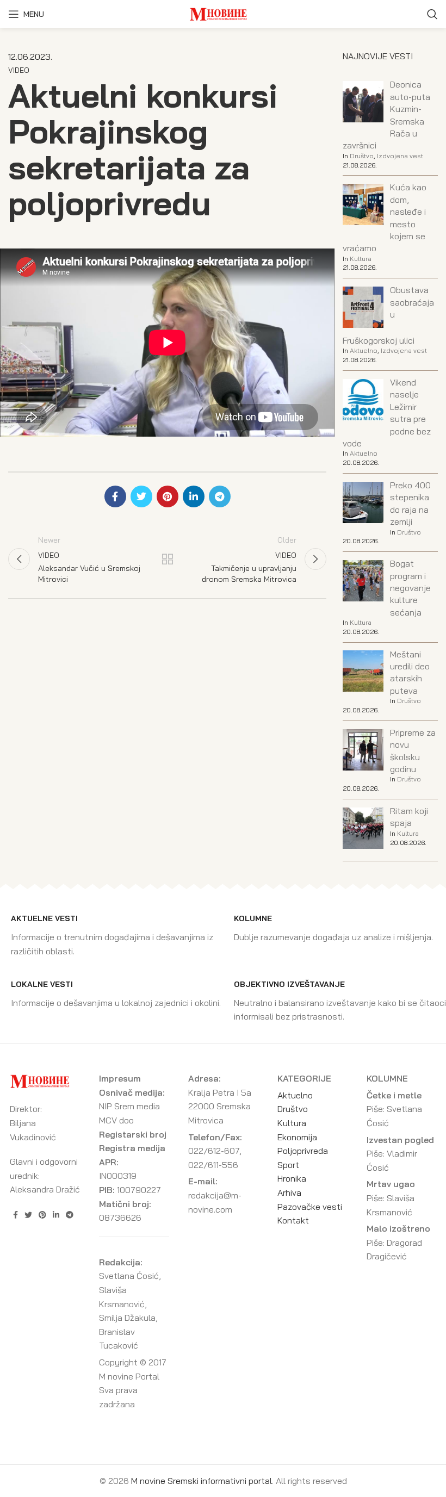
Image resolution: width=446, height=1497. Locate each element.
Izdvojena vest (400, 156)
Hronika (291, 1178)
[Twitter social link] (141, 496)
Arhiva (289, 1192)
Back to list (167, 559)
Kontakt (293, 1220)
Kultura (360, 258)
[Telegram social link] (220, 496)
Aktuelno (363, 350)
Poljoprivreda (302, 1150)
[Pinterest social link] (167, 496)
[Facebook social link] (115, 496)
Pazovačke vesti (309, 1206)
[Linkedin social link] (194, 496)
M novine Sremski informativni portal (201, 1480)
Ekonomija (297, 1137)
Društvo (362, 156)
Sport (288, 1164)
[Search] (432, 14)
